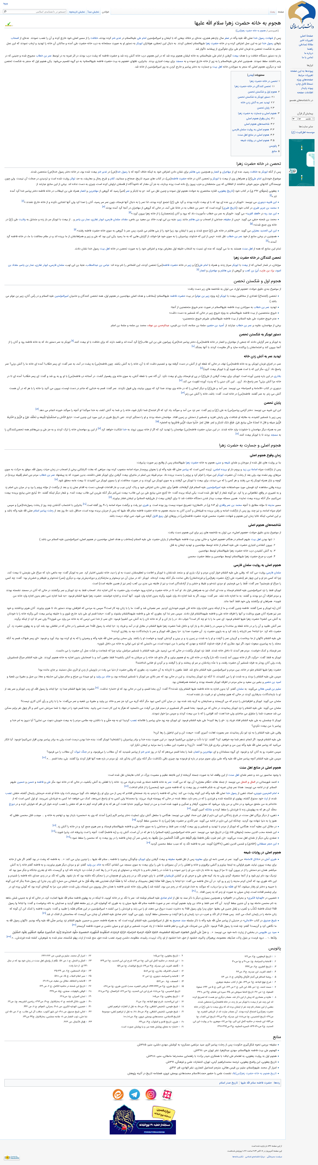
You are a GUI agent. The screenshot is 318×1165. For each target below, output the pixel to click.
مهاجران (226, 172)
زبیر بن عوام (202, 296)
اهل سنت (247, 249)
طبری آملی (270, 859)
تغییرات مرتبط (305, 75)
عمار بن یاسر (83, 219)
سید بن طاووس (268, 932)
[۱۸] (56, 479)
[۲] (23, 201)
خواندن (105, 12)
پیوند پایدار (307, 88)
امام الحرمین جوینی (265, 793)
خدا (125, 429)
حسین (20, 782)
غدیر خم (116, 38)
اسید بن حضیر (273, 682)
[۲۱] (96, 688)
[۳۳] (9, 937)
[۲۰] (84, 504)
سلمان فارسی (112, 219)
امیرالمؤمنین (61, 296)
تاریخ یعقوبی (225, 191)
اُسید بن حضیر (215, 325)
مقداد (125, 219)
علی (49, 782)
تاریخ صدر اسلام (228, 1083)
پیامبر (185, 469)
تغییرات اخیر (306, 40)
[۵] (251, 224)
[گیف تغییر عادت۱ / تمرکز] (302, 162)
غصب (133, 720)
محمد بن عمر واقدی (230, 505)
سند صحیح (179, 920)
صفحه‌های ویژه (305, 80)
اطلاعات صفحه (305, 93)
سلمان (240, 689)
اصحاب (15, 38)
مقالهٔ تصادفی (306, 44)
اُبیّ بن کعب (252, 270)
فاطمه (40, 782)
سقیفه (227, 219)
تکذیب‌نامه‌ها (237, 1156)
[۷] (267, 241)
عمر (128, 191)
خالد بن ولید (103, 676)
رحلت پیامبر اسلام (43, 510)
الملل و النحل (248, 782)
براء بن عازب (267, 270)
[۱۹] (110, 497)
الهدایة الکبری (255, 898)
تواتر (72, 178)
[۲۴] (189, 808)
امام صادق (166, 898)
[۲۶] (54, 825)
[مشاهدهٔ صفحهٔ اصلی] (302, 14)
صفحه (281, 12)
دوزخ (12, 804)
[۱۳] (183, 393)
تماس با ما (307, 57)
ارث (266, 798)
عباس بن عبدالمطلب (97, 265)
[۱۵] (157, 421)
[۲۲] (44, 757)
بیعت (235, 56)
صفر (227, 38)
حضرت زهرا (212, 43)
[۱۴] (37, 409)
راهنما (310, 49)
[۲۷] (53, 831)
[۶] (75, 229)
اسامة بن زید (250, 469)
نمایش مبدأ (93, 12)
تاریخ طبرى (229, 208)
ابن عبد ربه (270, 213)
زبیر (179, 219)
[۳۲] (74, 925)
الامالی (248, 920)
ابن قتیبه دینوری (267, 202)
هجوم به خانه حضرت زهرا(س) (251, 31)
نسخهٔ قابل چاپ (304, 84)
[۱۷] (237, 434)
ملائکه (208, 809)
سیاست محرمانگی (274, 1156)
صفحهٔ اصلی (306, 36)
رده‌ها (277, 1083)
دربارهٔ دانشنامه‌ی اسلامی (255, 1156)
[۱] (271, 195)
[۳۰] (194, 891)
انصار (216, 172)
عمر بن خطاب (44, 56)
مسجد (179, 61)
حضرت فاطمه (179, 178)
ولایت (22, 219)
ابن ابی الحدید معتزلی (264, 230)
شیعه (227, 462)
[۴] (130, 212)
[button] (278, 74)
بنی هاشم (194, 172)
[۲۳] (126, 786)
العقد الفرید (253, 213)
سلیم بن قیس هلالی (269, 689)
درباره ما (308, 53)
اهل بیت (217, 67)
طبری (146, 505)
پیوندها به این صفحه (301, 71)
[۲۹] (148, 843)
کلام (112, 178)
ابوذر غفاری (97, 219)
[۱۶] (99, 428)
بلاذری (277, 376)
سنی (218, 462)
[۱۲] (180, 380)
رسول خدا (267, 43)
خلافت (94, 38)
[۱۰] (193, 346)
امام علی (141, 38)
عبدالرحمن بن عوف (158, 325)
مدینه (271, 505)
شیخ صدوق (270, 920)
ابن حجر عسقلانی (267, 844)
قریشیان (169, 875)
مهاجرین (93, 191)
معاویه (198, 859)
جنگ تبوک (80, 752)
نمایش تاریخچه (77, 12)
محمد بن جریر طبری (265, 208)
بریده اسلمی (220, 469)
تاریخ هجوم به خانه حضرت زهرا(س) (256, 1073)
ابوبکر (139, 43)
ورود (5, 3)
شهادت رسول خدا (263, 38)
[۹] (72, 341)
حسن (31, 782)
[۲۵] (134, 820)
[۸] (198, 269)
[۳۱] (44, 913)
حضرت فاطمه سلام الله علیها (256, 1083)
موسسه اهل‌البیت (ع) (303, 132)
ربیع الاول (157, 516)
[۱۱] (201, 368)
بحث (272, 12)
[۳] (103, 207)
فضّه (230, 886)
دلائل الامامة (252, 859)
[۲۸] (68, 837)
